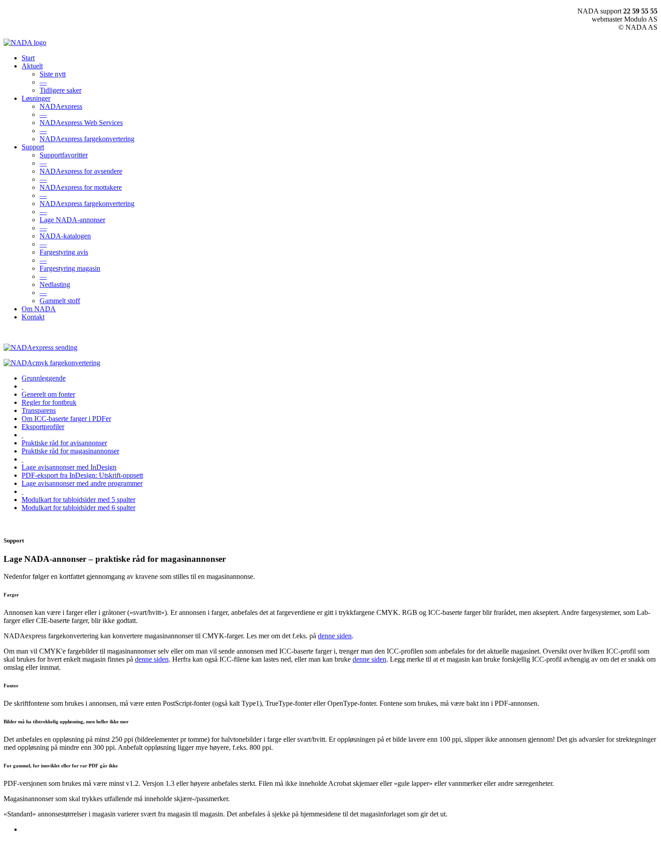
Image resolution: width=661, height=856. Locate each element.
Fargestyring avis (64, 252)
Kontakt (33, 317)
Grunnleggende (44, 378)
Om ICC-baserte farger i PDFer (66, 418)
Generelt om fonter (48, 394)
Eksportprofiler (43, 426)
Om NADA (39, 309)
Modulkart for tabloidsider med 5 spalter (78, 499)
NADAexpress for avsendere (81, 171)
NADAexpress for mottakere (81, 187)
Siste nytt (53, 74)
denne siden (335, 636)
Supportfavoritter (64, 155)
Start (28, 58)
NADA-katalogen (65, 236)
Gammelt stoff (60, 301)
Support (33, 147)
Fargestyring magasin (70, 268)
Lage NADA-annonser (72, 220)
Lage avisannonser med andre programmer (82, 483)
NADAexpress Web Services (81, 122)
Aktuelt (32, 66)
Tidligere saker (60, 90)
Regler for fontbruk (49, 402)
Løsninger (36, 98)
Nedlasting (55, 284)
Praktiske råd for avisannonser (64, 443)
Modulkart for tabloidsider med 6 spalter (78, 507)
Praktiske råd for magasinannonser (70, 451)
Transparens (39, 410)
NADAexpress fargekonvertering (87, 139)
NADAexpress (61, 106)
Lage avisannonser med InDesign (69, 467)
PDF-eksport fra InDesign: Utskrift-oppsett (82, 475)
